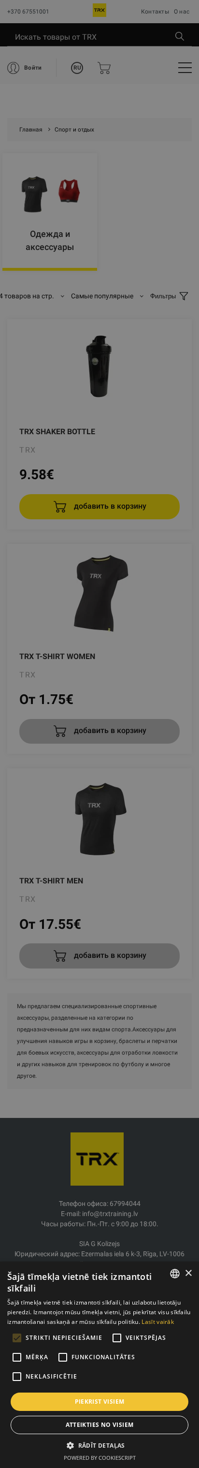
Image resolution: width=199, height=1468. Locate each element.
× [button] (188, 1273)
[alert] (99, 734)
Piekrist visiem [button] (100, 1401)
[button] (99, 1445)
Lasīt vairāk (158, 1322)
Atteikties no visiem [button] (100, 1425)
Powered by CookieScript (100, 1457)
